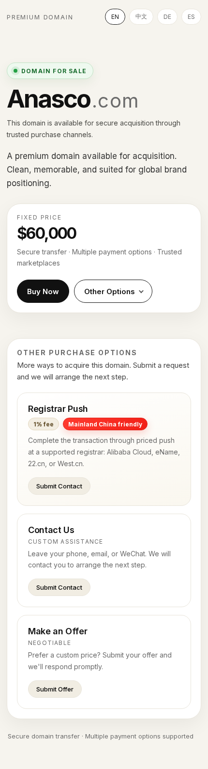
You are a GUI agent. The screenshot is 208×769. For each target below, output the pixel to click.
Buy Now (43, 291)
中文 (141, 16)
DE (167, 16)
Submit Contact (59, 486)
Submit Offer (55, 689)
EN (115, 16)
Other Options (109, 291)
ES (191, 16)
